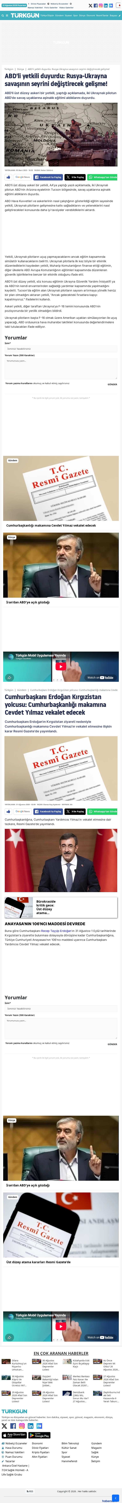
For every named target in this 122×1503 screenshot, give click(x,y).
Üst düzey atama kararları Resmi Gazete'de (38, 1262)
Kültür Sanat (69, 1448)
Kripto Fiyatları (40, 1452)
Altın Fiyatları (39, 1456)
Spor (64, 1452)
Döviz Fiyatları (40, 1448)
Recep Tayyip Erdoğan (56, 931)
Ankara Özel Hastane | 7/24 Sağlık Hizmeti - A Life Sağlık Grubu (16, 1470)
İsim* (8, 343)
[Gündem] (61, 488)
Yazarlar (10, 1461)
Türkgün (8, 69)
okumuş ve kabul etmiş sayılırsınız (37, 383)
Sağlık (94, 1452)
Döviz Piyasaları (38, 4)
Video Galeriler (66, 8)
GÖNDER (112, 384)
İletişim (95, 1461)
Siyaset (66, 1456)
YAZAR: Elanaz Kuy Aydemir (49, 804)
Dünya (20, 69)
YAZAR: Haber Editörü (43, 170)
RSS (31, 1491)
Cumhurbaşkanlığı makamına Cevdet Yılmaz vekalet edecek (51, 525)
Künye (95, 1456)
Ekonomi (37, 1443)
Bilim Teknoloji (70, 1443)
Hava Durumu (13, 1448)
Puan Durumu (13, 1456)
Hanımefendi (69, 1461)
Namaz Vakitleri (35, 8)
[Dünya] (61, 565)
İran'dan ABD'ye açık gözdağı (28, 602)
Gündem (21, 689)
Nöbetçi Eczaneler (59, 4)
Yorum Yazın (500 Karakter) (20, 355)
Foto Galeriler (51, 8)
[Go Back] (115, 1498)
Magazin (96, 1448)
